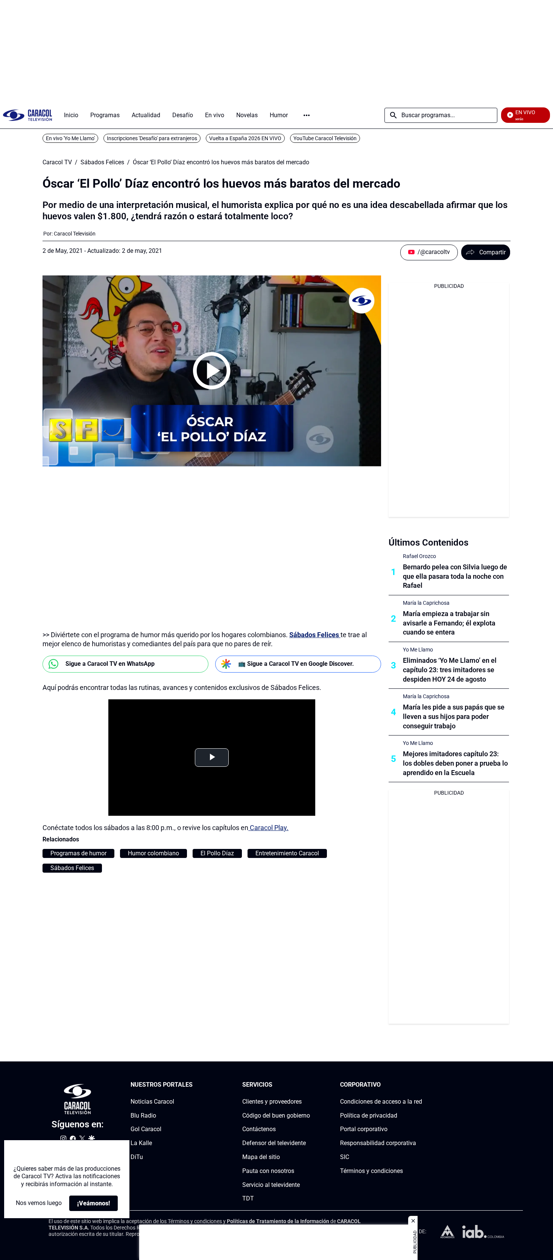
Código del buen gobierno (276, 1115)
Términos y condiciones (371, 1170)
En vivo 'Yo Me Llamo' (70, 138)
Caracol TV (57, 162)
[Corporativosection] (420, 1085)
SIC (344, 1157)
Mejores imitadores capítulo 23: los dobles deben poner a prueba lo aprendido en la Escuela (455, 763)
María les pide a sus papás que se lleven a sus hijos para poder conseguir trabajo (453, 716)
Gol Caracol (146, 1129)
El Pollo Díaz (217, 853)
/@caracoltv (434, 251)
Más (306, 115)
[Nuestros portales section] (195, 1085)
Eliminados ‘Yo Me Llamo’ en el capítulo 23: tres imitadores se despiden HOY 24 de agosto (450, 669)
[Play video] (212, 371)
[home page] (27, 115)
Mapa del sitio (261, 1157)
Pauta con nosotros (268, 1170)
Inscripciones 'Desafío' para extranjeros (152, 138)
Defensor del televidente (274, 1143)
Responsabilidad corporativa (378, 1143)
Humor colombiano (153, 853)
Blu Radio (143, 1115)
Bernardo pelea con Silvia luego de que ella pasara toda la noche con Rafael (455, 576)
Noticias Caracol (152, 1101)
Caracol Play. (268, 828)
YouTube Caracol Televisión (325, 138)
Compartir (492, 252)
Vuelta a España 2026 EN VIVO (245, 138)
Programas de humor (78, 853)
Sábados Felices (102, 162)
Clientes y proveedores (272, 1101)
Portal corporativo (363, 1129)
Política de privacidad (368, 1115)
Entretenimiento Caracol (287, 853)
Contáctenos (259, 1129)
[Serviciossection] (307, 1085)
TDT (248, 1198)
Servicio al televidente (271, 1184)
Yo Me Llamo (418, 650)
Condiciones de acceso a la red (381, 1101)
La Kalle (141, 1143)
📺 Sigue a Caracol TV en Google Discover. (296, 663)
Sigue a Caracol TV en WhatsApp (110, 663)
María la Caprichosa (426, 603)
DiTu (137, 1157)
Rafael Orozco (419, 556)
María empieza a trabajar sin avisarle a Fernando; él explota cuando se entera (449, 623)
